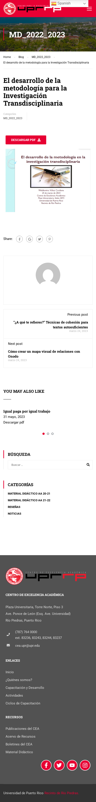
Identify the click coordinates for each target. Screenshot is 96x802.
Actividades (14, 696)
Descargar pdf (23, 140)
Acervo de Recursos (20, 736)
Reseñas (14, 507)
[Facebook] (19, 239)
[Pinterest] (49, 239)
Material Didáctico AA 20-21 (29, 493)
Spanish (63, 3)
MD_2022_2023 (12, 118)
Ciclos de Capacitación (23, 703)
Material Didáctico (19, 752)
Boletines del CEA (19, 744)
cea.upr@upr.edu (27, 646)
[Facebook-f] (46, 765)
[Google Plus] (29, 239)
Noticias (14, 513)
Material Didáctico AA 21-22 (29, 500)
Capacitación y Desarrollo (25, 688)
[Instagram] (85, 765)
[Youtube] (72, 765)
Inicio (10, 672)
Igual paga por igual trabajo (26, 411)
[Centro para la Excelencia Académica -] (32, 9)
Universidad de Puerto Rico (23, 793)
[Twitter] (39, 239)
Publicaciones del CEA (22, 729)
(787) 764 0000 (26, 632)
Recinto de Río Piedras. (61, 793)
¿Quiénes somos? (19, 680)
